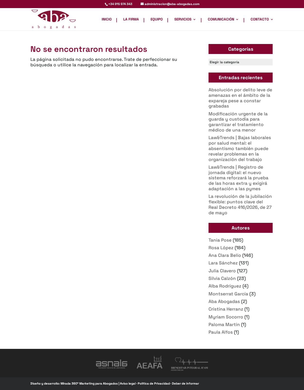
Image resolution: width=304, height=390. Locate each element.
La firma (131, 19)
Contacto (260, 19)
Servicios (182, 19)
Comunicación (221, 19)
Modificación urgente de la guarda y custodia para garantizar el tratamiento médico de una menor (238, 122)
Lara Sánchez (223, 263)
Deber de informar (185, 383)
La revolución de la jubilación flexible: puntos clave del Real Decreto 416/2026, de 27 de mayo (240, 204)
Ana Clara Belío (225, 255)
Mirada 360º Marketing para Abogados (90, 383)
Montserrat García (228, 294)
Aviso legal (128, 383)
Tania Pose (220, 240)
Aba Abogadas (224, 301)
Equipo (157, 19)
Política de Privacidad (154, 383)
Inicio (107, 19)
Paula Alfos (221, 332)
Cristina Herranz (226, 309)
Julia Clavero (222, 271)
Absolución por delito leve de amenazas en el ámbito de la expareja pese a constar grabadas (240, 98)
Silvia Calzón (222, 278)
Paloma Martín (224, 324)
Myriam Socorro (226, 317)
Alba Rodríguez (225, 286)
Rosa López (221, 248)
